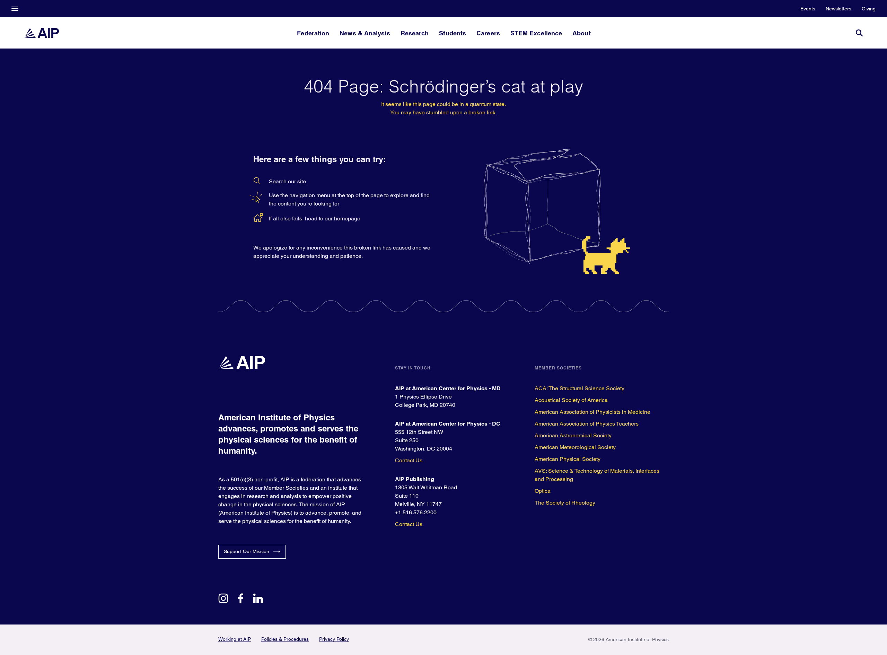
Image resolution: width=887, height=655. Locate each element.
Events (807, 8)
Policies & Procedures (285, 639)
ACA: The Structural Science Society (579, 388)
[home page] (41, 33)
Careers (488, 33)
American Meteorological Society (575, 447)
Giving (869, 8)
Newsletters (838, 8)
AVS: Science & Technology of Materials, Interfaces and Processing (597, 475)
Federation (313, 33)
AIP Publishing (414, 479)
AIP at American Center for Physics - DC (447, 423)
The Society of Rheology (565, 502)
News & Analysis (365, 33)
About (581, 33)
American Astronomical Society (573, 435)
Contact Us (408, 460)
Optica (543, 491)
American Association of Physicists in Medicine (592, 412)
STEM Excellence (536, 33)
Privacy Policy (334, 639)
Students (452, 33)
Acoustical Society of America (571, 400)
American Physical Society (567, 459)
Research (415, 33)
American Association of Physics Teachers (587, 423)
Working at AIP (234, 639)
